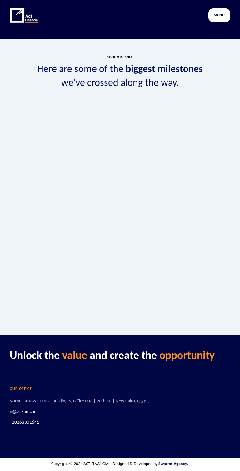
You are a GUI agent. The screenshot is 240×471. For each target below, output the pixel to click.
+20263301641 (24, 422)
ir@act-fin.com (24, 412)
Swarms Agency (172, 464)
